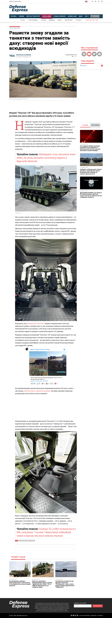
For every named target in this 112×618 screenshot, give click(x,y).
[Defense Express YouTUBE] (96, 2)
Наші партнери (68, 20)
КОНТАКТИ (100, 615)
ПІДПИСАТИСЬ (98, 606)
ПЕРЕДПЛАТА (93, 615)
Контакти (78, 20)
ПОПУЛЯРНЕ (95, 125)
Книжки (59, 20)
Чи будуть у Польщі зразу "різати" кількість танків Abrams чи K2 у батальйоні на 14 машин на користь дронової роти (91, 172)
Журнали (43, 20)
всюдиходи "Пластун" (35, 323)
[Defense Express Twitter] (99, 2)
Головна (11, 28)
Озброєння (32, 540)
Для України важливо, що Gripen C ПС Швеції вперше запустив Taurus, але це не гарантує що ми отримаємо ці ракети (91, 195)
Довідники (52, 20)
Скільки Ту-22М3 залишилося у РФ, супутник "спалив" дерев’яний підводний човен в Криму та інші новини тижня (46, 532)
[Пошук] (101, 16)
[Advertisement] (69, 9)
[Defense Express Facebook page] (92, 2)
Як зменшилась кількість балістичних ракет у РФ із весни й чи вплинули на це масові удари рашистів (20, 583)
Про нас (23, 20)
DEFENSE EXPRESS (23, 55)
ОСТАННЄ (85, 125)
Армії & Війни (17, 28)
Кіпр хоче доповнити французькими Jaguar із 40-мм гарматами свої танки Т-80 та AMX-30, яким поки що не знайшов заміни (42, 584)
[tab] (85, 125)
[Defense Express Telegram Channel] (102, 2)
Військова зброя (23, 540)
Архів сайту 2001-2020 (92, 20)
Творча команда (32, 20)
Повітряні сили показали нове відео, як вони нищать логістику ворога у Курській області (46, 158)
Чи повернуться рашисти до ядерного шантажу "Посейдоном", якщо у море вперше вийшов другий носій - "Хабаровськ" (65, 584)
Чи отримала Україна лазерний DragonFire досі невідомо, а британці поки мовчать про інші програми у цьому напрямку (90, 148)
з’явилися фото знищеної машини (36, 391)
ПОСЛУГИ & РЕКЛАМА (84, 615)
